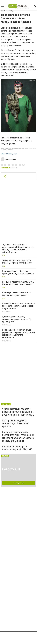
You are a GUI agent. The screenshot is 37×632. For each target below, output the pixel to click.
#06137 (3, 154)
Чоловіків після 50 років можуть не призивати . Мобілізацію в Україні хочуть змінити (18, 306)
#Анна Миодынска (11, 154)
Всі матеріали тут (18, 483)
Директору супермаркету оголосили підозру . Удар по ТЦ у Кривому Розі (17, 319)
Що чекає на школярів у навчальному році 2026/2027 (17, 448)
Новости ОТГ (11, 469)
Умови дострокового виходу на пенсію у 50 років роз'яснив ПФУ (17, 261)
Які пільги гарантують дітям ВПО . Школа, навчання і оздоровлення (18, 283)
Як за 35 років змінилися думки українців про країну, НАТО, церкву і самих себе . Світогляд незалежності (18, 334)
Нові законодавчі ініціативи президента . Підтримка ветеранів (18, 272)
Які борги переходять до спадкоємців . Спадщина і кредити (15, 423)
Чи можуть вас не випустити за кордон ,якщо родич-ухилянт (16, 293)
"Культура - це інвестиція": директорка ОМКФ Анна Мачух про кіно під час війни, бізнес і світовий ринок (18, 248)
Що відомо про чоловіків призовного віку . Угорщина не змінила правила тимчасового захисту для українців (18, 436)
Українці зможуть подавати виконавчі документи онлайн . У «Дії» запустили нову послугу (18, 411)
